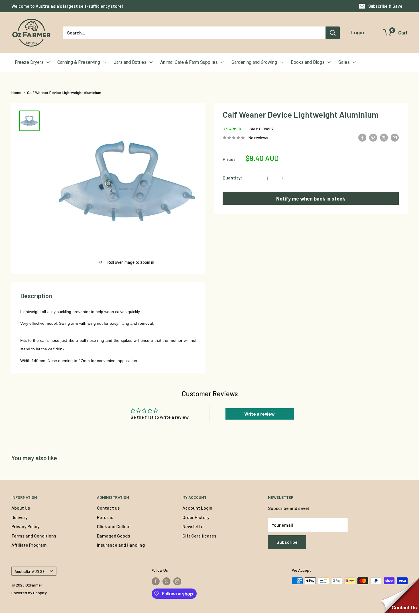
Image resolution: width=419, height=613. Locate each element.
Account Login (197, 507)
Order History (196, 517)
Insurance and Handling (121, 544)
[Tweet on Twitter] (384, 137)
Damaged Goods (113, 535)
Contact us (108, 507)
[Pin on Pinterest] (373, 137)
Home (16, 92)
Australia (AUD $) (29, 571)
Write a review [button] (259, 413)
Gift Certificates (199, 535)
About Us (20, 507)
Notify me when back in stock (310, 198)
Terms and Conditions (33, 535)
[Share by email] (395, 137)
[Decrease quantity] (252, 178)
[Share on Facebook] (362, 137)
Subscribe (287, 542)
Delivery (19, 517)
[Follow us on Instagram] (177, 581)
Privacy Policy (25, 526)
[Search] (333, 32)
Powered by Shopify (29, 592)
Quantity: (232, 178)
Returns (105, 517)
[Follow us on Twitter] (166, 581)
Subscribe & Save (385, 6)
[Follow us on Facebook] (156, 581)
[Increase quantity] (282, 178)
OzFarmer (232, 128)
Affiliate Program (29, 544)
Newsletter (193, 526)
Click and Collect (114, 526)
